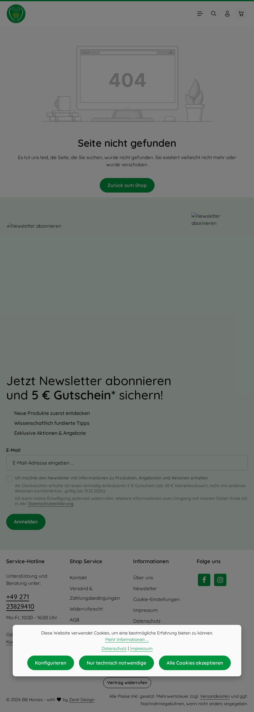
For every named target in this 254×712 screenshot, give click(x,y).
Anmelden (26, 521)
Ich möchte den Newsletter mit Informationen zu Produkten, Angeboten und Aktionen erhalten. (112, 478)
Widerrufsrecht (86, 609)
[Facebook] (204, 580)
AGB (74, 620)
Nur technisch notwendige (116, 663)
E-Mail (13, 450)
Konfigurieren (50, 663)
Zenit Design (81, 699)
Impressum (145, 610)
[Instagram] (220, 580)
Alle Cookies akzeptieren (195, 663)
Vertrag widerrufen (127, 682)
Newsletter (145, 588)
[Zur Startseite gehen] (16, 14)
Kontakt (78, 578)
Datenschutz (146, 621)
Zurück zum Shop (127, 185)
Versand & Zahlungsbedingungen (95, 593)
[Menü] (200, 13)
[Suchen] (214, 13)
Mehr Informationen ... (127, 639)
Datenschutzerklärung (50, 503)
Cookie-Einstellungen (156, 599)
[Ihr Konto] (227, 13)
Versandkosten (215, 696)
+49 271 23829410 (20, 602)
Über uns (143, 578)
